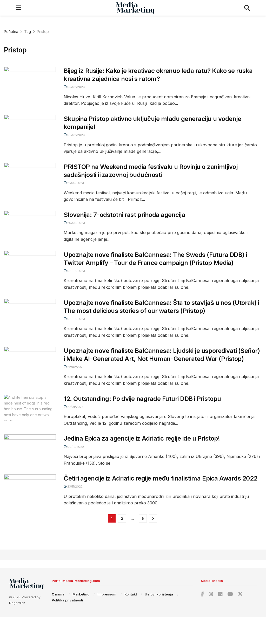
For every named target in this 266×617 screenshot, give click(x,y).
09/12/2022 (75, 447)
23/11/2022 (74, 486)
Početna (11, 31)
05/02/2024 (75, 87)
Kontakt (130, 594)
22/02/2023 (75, 367)
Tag (27, 31)
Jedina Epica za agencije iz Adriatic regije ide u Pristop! (142, 438)
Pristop (43, 31)
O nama (58, 594)
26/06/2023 (75, 223)
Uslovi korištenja (159, 594)
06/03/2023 (75, 271)
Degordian (17, 603)
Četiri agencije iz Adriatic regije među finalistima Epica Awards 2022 (160, 478)
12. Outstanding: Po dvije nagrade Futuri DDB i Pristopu (142, 398)
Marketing (81, 594)
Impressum (106, 594)
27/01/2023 (74, 407)
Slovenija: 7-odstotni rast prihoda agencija (124, 214)
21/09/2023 (75, 183)
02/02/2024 (75, 135)
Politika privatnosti (67, 600)
